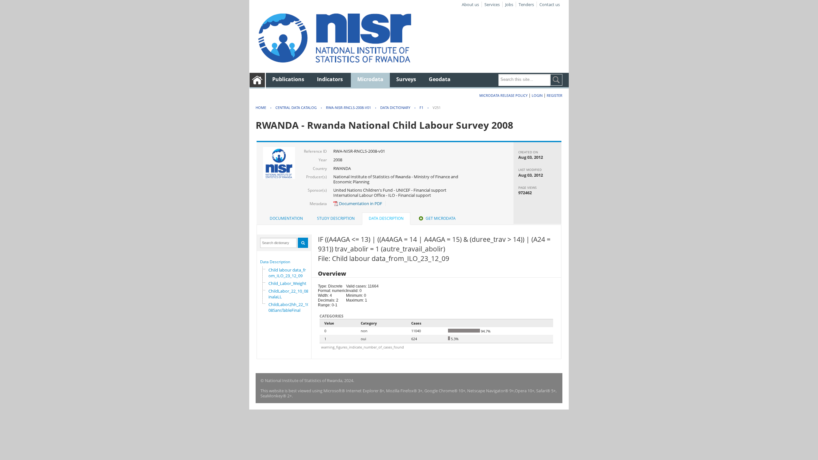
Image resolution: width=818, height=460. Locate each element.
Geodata (440, 79)
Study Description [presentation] (336, 218)
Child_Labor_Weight (287, 283)
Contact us (549, 4)
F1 (421, 107)
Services (492, 4)
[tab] (286, 218)
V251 (437, 107)
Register (554, 95)
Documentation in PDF (360, 203)
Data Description (275, 261)
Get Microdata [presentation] (441, 218)
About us (470, 4)
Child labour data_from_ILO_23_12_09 (287, 273)
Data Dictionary (395, 107)
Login (537, 95)
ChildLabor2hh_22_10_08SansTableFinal (289, 307)
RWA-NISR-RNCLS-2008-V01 (348, 107)
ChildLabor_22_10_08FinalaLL (289, 294)
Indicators (330, 79)
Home (261, 107)
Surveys (406, 79)
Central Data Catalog (296, 107)
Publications (288, 79)
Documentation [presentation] (286, 218)
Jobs (509, 4)
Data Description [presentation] (386, 218)
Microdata (370, 79)
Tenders (526, 4)
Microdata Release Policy (503, 95)
